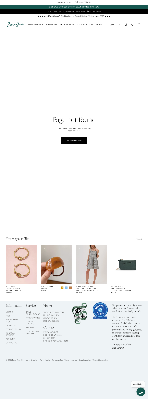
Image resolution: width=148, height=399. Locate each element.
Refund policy (45, 360)
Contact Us (11, 343)
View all (139, 239)
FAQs (8, 316)
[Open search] (120, 24)
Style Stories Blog (12, 320)
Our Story (11, 325)
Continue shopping (74, 140)
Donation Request (10, 334)
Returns (30, 327)
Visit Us (9, 312)
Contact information (100, 360)
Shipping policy (85, 360)
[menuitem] (99, 24)
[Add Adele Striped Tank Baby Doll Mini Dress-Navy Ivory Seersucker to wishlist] (79, 248)
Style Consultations (33, 313)
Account (10, 339)
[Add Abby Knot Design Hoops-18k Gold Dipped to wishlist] (9, 248)
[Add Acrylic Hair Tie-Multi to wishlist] (44, 248)
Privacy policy (57, 360)
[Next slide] (145, 11)
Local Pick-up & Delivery (32, 332)
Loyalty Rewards (30, 323)
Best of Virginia (13, 329)
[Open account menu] (126, 24)
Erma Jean (16, 360)
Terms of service (70, 360)
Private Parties (33, 318)
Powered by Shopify (29, 360)
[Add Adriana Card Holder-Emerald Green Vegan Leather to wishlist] (114, 248)
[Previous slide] (3, 11)
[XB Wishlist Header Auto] (133, 24)
